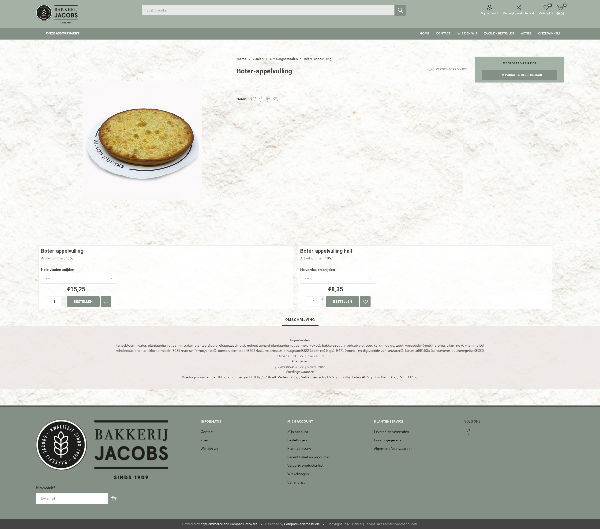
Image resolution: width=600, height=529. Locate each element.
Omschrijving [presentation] (300, 320)
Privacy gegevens (387, 440)
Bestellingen (297, 440)
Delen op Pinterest (268, 99)
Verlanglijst (296, 482)
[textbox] (268, 10)
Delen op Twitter (253, 99)
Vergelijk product (451, 69)
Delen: (242, 99)
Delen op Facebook (260, 99)
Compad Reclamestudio (302, 524)
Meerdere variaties (519, 63)
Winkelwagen (298, 474)
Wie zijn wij (209, 448)
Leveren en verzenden (391, 432)
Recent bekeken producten (308, 457)
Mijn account (489, 13)
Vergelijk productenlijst (518, 13)
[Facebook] (468, 432)
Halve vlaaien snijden (317, 270)
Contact (207, 432)
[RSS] (477, 430)
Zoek (205, 440)
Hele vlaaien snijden (57, 270)
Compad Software (243, 524)
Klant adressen (299, 448)
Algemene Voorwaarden (393, 448)
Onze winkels (549, 33)
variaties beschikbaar (522, 75)
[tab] (300, 320)
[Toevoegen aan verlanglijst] (106, 301)
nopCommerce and (215, 524)
